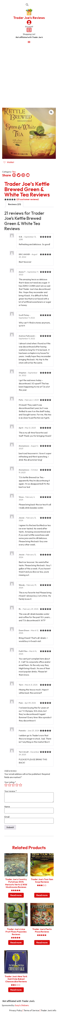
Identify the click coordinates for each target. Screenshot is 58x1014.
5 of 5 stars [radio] (20, 785)
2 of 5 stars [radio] (9, 785)
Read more (16, 895)
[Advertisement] (29, 75)
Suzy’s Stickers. (22, 1005)
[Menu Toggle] (29, 42)
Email (6, 817)
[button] (51, 112)
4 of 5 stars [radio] (16, 785)
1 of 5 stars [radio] (6, 785)
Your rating (10, 782)
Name (7, 806)
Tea (14, 171)
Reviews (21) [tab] (14, 204)
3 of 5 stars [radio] (13, 785)
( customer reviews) (27, 199)
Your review (10, 791)
